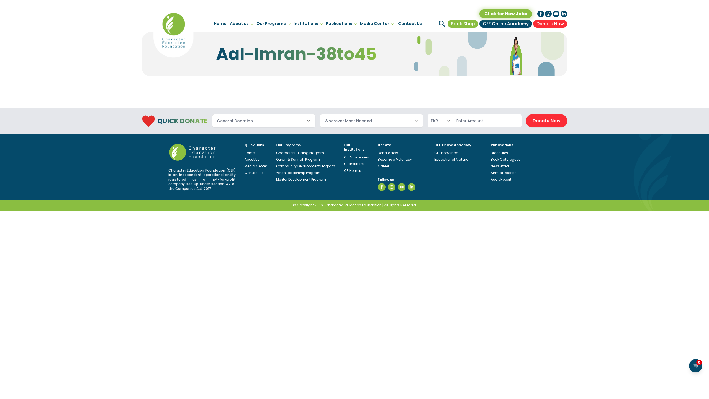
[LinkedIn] (411, 187)
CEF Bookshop (446, 152)
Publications (339, 23)
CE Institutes (354, 164)
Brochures (499, 152)
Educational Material (451, 159)
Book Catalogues (505, 159)
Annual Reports (504, 172)
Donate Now (550, 24)
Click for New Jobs (505, 14)
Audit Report (501, 179)
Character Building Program (300, 152)
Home (220, 23)
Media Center (374, 23)
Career (383, 166)
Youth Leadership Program (298, 172)
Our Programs (271, 23)
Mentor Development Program (301, 179)
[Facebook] (382, 187)
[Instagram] (391, 187)
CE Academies (356, 157)
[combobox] (263, 120)
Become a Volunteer (395, 159)
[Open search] (442, 23)
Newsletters (500, 166)
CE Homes (352, 170)
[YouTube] (401, 187)
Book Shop (463, 24)
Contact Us (410, 23)
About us (239, 23)
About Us (252, 159)
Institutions (306, 23)
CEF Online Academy (506, 24)
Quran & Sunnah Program (298, 159)
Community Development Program (305, 166)
